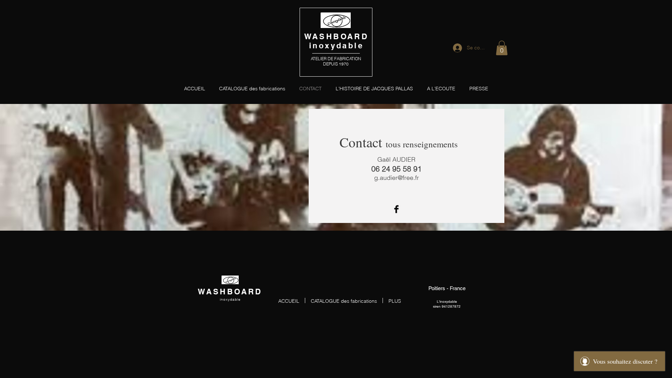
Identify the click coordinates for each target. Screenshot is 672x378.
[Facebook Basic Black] (396, 209)
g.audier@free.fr (396, 178)
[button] (502, 48)
